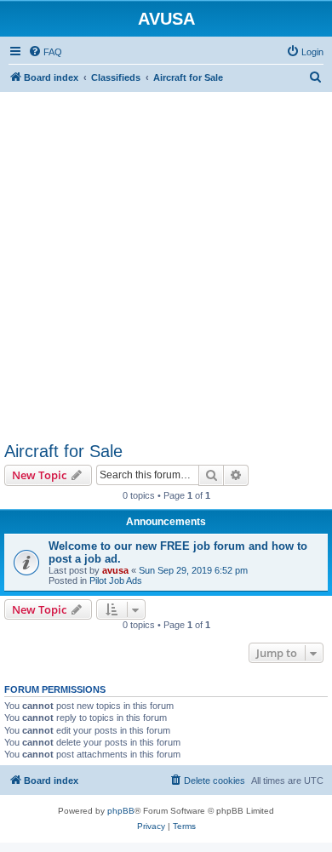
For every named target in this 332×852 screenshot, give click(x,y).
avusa (115, 570)
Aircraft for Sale (63, 451)
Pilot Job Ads (115, 580)
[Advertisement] (166, 258)
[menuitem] (45, 52)
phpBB (121, 810)
